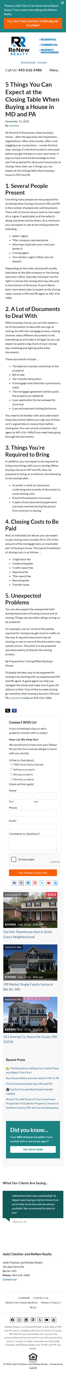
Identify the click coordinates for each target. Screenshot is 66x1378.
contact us (16, 697)
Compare (24, 1298)
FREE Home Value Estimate (28, 764)
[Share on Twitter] (7, 711)
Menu (53, 70)
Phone (13, 807)
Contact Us (40, 1298)
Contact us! (10, 1279)
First (11, 801)
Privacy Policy (51, 1302)
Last (36, 801)
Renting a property (24, 779)
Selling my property (24, 769)
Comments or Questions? (24, 833)
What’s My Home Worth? (21, 1302)
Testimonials (28, 62)
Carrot (33, 1367)
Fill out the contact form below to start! (33, 23)
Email (13, 820)
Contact (42, 62)
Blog (33, 1307)
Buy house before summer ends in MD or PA (32, 1078)
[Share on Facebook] (14, 711)
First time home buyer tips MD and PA (29, 1083)
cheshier (14, 125)
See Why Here (33, 1149)
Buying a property (23, 774)
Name (13, 790)
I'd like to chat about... (22, 760)
